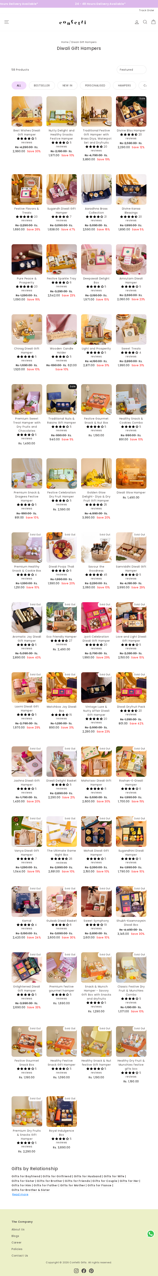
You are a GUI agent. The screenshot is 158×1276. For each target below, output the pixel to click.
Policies (17, 1249)
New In (67, 85)
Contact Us (20, 1256)
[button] (26, 138)
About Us (18, 1229)
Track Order (146, 10)
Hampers (124, 85)
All (19, 85)
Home (65, 42)
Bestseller (42, 85)
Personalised (95, 85)
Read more (20, 1194)
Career (17, 1242)
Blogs (15, 1236)
